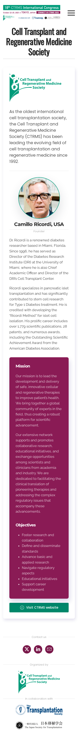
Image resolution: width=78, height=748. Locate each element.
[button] (67, 13)
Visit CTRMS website (42, 607)
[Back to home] (31, 13)
